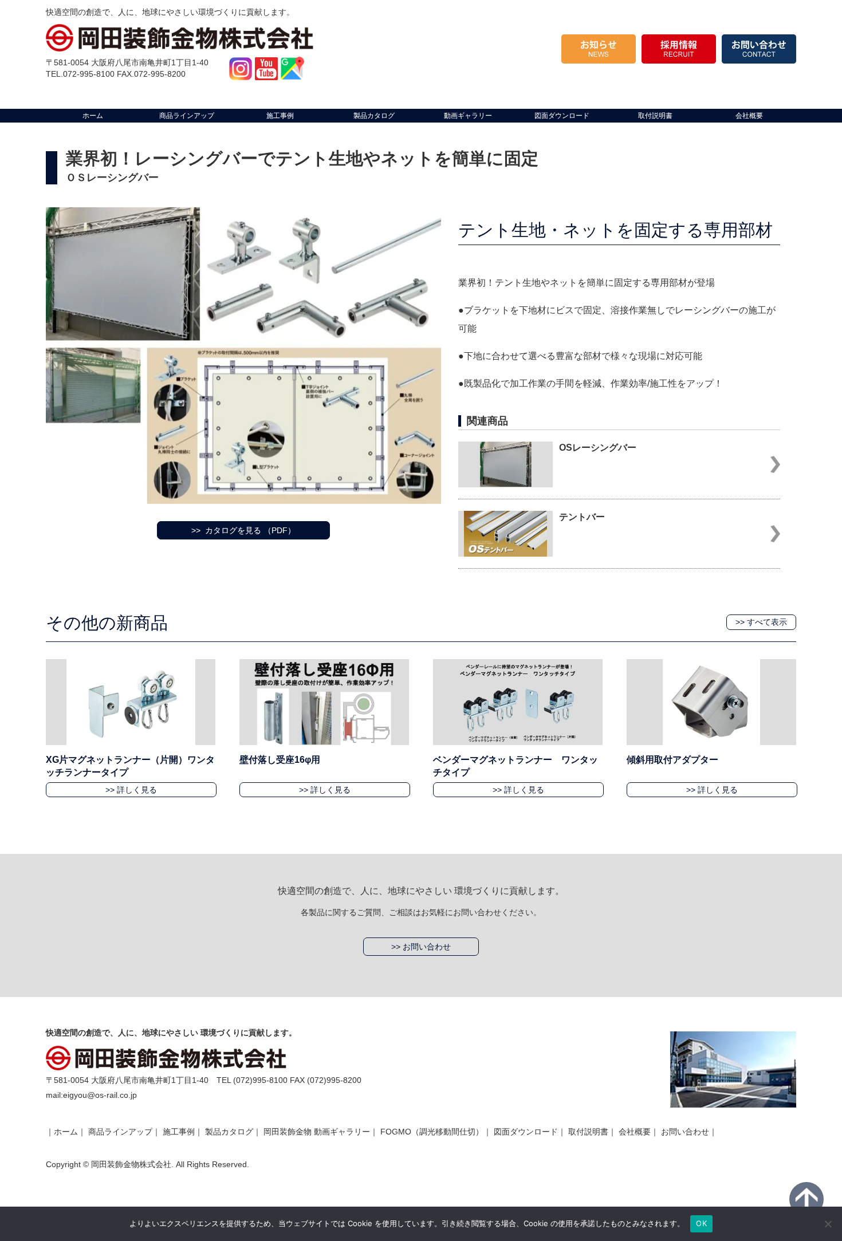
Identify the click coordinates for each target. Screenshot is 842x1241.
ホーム (66, 1131)
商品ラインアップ (120, 1131)
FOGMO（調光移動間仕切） (431, 1131)
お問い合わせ (685, 1131)
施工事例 (179, 1131)
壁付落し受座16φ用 (279, 760)
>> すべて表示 (761, 622)
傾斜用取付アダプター (672, 760)
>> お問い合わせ (421, 946)
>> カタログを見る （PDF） (243, 530)
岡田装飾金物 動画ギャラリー (316, 1131)
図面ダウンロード (526, 1131)
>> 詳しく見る (131, 789)
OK (701, 1223)
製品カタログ (229, 1131)
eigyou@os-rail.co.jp (100, 1095)
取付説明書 (588, 1131)
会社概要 (635, 1131)
